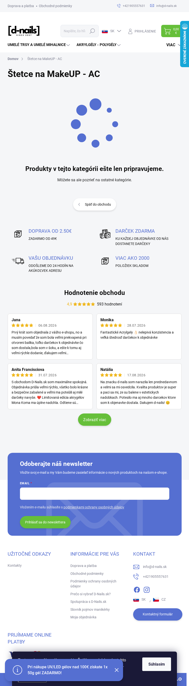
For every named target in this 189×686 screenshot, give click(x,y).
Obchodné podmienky (55, 6)
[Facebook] (137, 589)
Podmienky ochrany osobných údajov (93, 583)
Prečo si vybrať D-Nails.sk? (90, 594)
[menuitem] (39, 45)
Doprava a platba (21, 6)
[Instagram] (146, 589)
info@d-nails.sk (155, 567)
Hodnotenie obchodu (94, 292)
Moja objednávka (83, 617)
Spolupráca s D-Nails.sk (88, 602)
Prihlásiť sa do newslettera (45, 522)
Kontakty (15, 565)
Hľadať (92, 31)
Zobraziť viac (94, 419)
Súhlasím (156, 664)
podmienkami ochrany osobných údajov (93, 507)
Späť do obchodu (98, 204)
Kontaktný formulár (158, 614)
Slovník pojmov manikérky (90, 609)
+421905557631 (156, 577)
